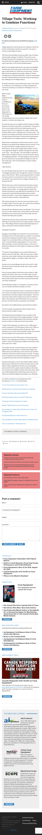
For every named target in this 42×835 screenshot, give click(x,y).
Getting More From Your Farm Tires (16, 477)
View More (7, 619)
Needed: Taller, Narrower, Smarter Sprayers (15, 405)
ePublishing (13, 830)
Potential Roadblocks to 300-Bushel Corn (14, 415)
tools (6, 443)
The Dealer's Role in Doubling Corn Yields (14, 401)
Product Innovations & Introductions (12, 30)
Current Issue (26, 820)
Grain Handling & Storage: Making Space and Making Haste (20, 419)
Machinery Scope (28, 771)
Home (34, 820)
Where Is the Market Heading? (16, 576)
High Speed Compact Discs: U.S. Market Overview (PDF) (21, 481)
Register (32, 2)
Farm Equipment (25, 585)
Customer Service (27, 817)
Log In (25, 2)
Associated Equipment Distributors (12, 687)
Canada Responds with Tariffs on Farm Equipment (19, 572)
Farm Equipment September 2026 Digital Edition (20, 560)
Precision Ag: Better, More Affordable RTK (15, 393)
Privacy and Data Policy (29, 823)
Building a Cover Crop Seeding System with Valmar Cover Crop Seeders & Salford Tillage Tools (19, 466)
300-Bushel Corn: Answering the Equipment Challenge (18, 389)
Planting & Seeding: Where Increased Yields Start (17, 397)
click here (13, 381)
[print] (9, 36)
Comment (5, 524)
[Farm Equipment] (9, 594)
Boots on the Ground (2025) (14, 636)
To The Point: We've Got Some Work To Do (15, 385)
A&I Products (26, 718)
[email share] (5, 36)
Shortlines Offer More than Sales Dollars (20, 608)
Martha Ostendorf (8, 28)
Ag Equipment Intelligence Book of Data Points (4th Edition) (20, 633)
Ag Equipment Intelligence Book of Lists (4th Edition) (20, 640)
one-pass (24, 441)
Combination (15, 441)
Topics (6, 2)
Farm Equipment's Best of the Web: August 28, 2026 (21, 568)
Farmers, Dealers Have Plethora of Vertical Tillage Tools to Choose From (18, 458)
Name (4, 503)
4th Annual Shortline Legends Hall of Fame (21, 605)
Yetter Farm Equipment (26, 751)
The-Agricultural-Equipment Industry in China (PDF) (20, 485)
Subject (4, 517)
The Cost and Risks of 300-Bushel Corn (14, 423)
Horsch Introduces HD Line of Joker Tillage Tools (21, 462)
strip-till (32, 441)
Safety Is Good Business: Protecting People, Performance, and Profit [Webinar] (21, 564)
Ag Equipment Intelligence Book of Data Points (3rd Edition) (20, 644)
